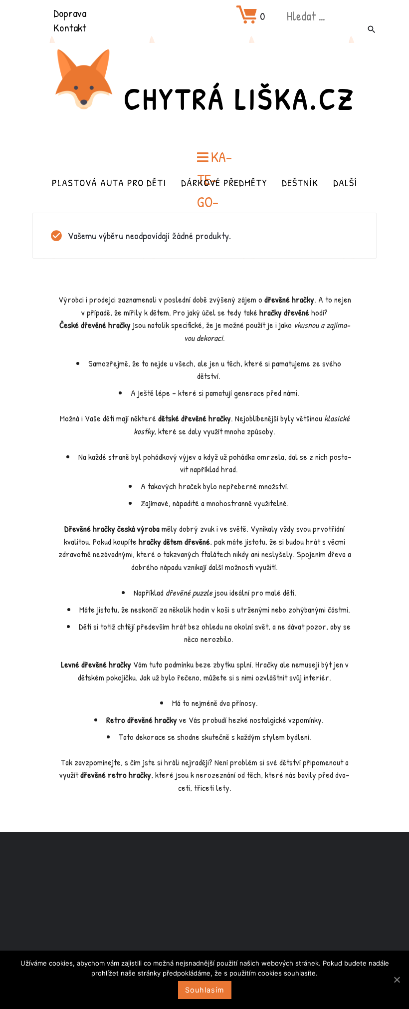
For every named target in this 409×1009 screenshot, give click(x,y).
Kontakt (69, 27)
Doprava (69, 12)
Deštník (300, 182)
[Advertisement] (204, 911)
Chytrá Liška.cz (239, 98)
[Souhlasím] (397, 980)
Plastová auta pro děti (109, 182)
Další (345, 182)
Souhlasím (204, 990)
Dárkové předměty (224, 182)
